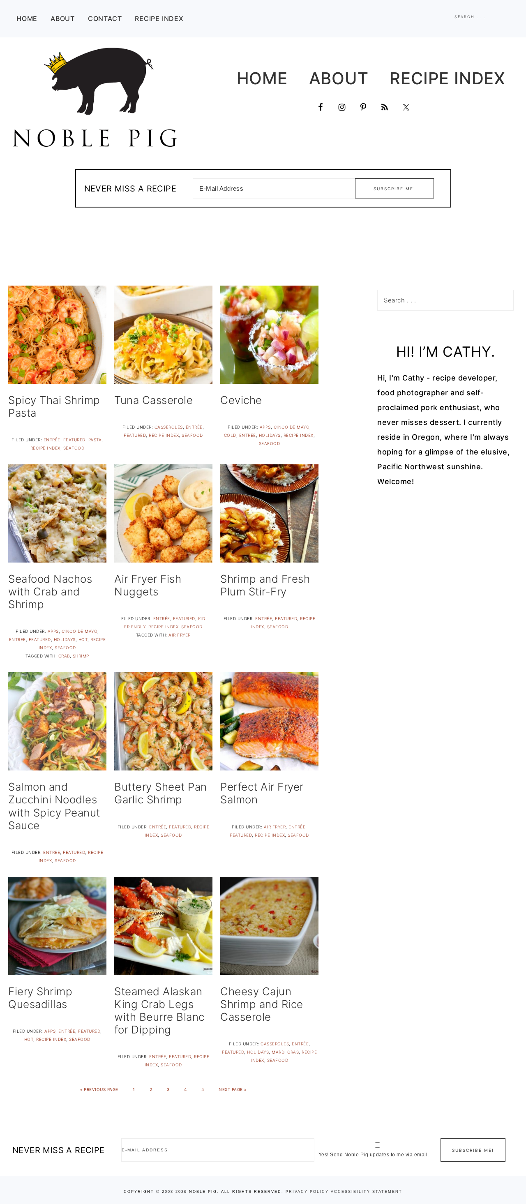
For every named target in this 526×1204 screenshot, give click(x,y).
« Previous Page (99, 1089)
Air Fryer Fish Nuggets (147, 585)
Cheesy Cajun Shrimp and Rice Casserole (261, 1004)
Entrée (52, 439)
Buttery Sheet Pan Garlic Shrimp (160, 793)
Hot (83, 639)
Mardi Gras (285, 1051)
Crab (64, 655)
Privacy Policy (307, 1192)
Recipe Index (45, 447)
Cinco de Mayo (292, 426)
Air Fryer (179, 634)
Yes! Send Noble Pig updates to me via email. (373, 1155)
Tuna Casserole (153, 400)
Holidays (270, 435)
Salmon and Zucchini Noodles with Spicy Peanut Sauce (54, 806)
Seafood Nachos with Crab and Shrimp (50, 591)
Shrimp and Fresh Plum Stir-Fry (265, 585)
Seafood (74, 447)
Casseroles (169, 426)
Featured (74, 439)
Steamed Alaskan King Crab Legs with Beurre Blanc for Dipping (159, 1010)
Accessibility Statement (366, 1192)
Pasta (95, 439)
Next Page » (233, 1089)
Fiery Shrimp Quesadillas (40, 997)
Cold (230, 435)
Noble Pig (94, 97)
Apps (265, 426)
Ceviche (241, 400)
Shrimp (81, 655)
